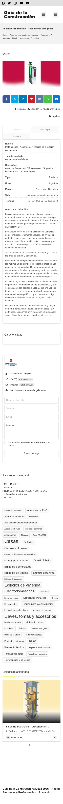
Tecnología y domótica (37, 654)
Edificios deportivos (44, 573)
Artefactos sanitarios (33, 529)
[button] (43, 14)
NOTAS (8, 497)
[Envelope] (27, 3)
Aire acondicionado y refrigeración (20, 523)
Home (5, 35)
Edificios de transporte (13, 579)
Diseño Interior (42, 560)
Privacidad (45, 792)
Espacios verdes (11, 598)
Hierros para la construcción (38, 604)
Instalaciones (11, 147)
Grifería (54, 598)
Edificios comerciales (17, 566)
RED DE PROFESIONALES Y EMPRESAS (25, 491)
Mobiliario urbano (35, 622)
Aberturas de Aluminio (13, 510)
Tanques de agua (13, 653)
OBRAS (8, 487)
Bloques (24, 535)
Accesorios (33, 517)
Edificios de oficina (16, 572)
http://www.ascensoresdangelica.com (28, 390)
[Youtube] (21, 3)
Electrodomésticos (19, 591)
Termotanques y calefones (17, 660)
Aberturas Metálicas (14, 516)
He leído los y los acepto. (29, 444)
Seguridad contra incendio (39, 648)
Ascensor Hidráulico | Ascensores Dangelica (21, 38)
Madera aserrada (12, 622)
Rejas (32, 640)
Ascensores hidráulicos (16, 159)
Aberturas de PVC (37, 510)
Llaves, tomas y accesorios (30, 616)
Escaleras (44, 592)
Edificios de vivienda (22, 585)
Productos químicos (14, 641)
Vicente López (28, 171)
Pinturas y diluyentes (40, 629)
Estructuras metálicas (34, 598)
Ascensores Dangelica (21, 373)
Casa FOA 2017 (39, 535)
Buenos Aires (34, 168)
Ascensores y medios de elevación (24, 35)
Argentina (9, 168)
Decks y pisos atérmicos (16, 560)
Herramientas (10, 604)
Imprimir (55, 116)
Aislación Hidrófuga (12, 529)
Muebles (9, 628)
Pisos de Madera (12, 635)
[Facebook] (3, 3)
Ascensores (46, 35)
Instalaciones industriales (16, 610)
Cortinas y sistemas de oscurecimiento (20, 554)
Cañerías (28, 542)
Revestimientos (14, 647)
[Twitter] (9, 3)
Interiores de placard (42, 610)
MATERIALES (11, 484)
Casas (11, 541)
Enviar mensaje (31, 453)
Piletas (22, 628)
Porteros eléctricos (33, 635)
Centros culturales (15, 548)
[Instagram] (15, 3)
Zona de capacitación (16, 494)
